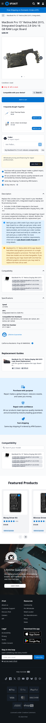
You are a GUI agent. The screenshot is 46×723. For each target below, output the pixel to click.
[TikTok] (6, 678)
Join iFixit (36, 164)
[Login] (43, 3)
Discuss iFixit (6, 612)
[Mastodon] (27, 678)
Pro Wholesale (29, 608)
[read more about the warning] (32, 343)
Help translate (21, 672)
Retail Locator (29, 612)
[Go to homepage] (12, 4)
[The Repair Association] (40, 678)
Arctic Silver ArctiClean (19, 123)
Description (6, 194)
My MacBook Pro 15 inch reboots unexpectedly (21, 150)
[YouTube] (23, 678)
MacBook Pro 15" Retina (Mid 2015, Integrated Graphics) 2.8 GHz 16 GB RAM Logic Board (23, 15)
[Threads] (35, 678)
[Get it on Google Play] (32, 640)
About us (5, 605)
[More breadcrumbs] (3, 15)
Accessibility (6, 633)
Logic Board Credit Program (27, 240)
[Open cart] (38, 3)
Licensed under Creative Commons (23, 712)
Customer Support (8, 608)
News (26, 622)
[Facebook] (10, 678)
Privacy (4, 636)
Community (28, 605)
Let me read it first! (10, 661)
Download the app (32, 629)
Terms (4, 640)
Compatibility (7, 271)
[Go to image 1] (21, 76)
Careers (4, 615)
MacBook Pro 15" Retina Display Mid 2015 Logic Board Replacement (27, 360)
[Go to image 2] (24, 76)
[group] (5, 57)
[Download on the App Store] (32, 633)
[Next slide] (25, 537)
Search (39, 92)
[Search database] (33, 3)
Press (26, 619)
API (3, 619)
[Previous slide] (20, 537)
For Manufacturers (30, 615)
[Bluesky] (31, 679)
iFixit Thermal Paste (18, 112)
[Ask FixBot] (40, 144)
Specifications (7, 298)
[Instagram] (19, 678)
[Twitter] (14, 678)
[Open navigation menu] (2, 3)
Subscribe (39, 657)
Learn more (15, 586)
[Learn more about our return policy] (17, 184)
